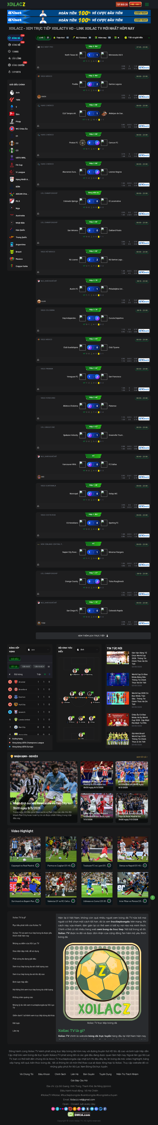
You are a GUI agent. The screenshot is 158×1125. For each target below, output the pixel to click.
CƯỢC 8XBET (135, 4)
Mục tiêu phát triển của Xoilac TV (27, 925)
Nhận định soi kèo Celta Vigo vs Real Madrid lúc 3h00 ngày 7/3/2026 (129, 816)
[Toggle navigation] (147, 4)
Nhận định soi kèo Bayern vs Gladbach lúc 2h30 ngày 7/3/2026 (96, 816)
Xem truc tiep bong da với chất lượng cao (30, 966)
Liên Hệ (74, 1074)
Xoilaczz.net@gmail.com (82, 1099)
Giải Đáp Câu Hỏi (79, 1080)
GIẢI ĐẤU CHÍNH (17, 84)
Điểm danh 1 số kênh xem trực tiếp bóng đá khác (34, 1015)
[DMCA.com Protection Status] (79, 1114)
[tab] (15, 38)
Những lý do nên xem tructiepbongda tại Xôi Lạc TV (33, 1006)
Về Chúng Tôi (26, 1074)
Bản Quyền (88, 1074)
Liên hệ (16, 1031)
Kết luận (16, 1023)
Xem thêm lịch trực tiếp (91, 636)
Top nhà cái (122, 4)
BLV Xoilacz (83, 37)
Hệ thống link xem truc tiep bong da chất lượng (33, 989)
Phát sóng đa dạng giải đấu (24, 959)
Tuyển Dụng (105, 1074)
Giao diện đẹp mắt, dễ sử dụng (26, 951)
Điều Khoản (44, 1074)
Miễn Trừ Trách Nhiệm (127, 1074)
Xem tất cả (141, 757)
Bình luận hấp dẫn (20, 982)
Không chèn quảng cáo (23, 997)
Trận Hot (62, 37)
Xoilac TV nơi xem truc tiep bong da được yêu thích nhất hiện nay (32, 934)
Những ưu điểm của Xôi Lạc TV (26, 943)
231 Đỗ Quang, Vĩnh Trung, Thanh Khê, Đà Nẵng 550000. (83, 1086)
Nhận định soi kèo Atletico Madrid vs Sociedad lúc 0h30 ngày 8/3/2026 (96, 784)
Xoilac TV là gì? (19, 917)
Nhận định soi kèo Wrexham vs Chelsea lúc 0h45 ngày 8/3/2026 (131, 784)
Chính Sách (60, 1074)
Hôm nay (104, 37)
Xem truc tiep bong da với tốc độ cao (29, 974)
